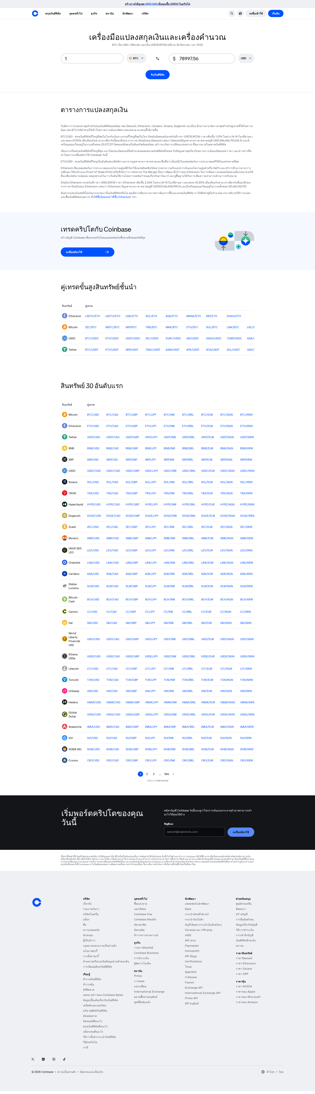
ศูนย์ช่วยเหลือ (244, 903)
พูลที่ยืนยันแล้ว (142, 1002)
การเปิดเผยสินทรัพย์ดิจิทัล (97, 966)
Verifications (193, 961)
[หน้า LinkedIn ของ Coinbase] (43, 1059)
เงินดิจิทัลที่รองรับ (246, 940)
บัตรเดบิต (139, 930)
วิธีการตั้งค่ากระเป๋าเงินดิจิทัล (99, 1037)
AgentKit (191, 972)
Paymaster (192, 945)
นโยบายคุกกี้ (90, 951)
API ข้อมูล (191, 956)
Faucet (189, 982)
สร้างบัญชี (242, 914)
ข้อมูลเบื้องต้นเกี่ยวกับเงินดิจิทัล (100, 1000)
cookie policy (246, 1066)
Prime (138, 975)
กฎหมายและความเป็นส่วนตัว (100, 945)
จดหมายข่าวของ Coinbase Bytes (103, 995)
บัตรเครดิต (140, 924)
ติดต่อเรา (241, 909)
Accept (285, 1082)
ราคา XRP (242, 974)
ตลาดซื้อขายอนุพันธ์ (145, 996)
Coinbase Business (146, 953)
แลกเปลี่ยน (140, 986)
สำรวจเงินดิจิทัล (92, 979)
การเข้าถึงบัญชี (244, 935)
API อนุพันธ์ (192, 1003)
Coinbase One (143, 914)
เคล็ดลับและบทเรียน (94, 1005)
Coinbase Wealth (145, 919)
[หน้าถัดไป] (173, 774)
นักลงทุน (88, 935)
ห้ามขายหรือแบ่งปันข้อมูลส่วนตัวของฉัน (106, 961)
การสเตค (139, 981)
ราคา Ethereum (246, 963)
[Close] (306, 1067)
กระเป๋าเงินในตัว (194, 919)
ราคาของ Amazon (247, 1002)
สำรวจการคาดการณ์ (146, 935)
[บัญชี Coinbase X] (33, 1059)
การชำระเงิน (141, 958)
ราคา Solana (244, 968)
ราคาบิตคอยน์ (244, 958)
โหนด (188, 966)
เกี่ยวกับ (87, 903)
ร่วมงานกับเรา (91, 909)
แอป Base (140, 909)
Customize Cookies (293, 1070)
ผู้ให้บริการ (89, 940)
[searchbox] (246, 58)
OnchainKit (192, 951)
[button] (75, 13)
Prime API (191, 998)
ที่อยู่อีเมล (168, 823)
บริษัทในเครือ (91, 914)
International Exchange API (202, 993)
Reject (248, 1082)
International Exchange (149, 991)
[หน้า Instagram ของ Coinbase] (53, 1059)
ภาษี (85, 1047)
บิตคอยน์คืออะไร (92, 1021)
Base (188, 909)
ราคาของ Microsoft (248, 996)
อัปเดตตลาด (90, 1016)
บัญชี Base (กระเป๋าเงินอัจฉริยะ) (203, 924)
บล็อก (86, 919)
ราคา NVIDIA (244, 986)
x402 (188, 935)
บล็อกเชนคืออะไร (93, 1031)
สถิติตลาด (88, 989)
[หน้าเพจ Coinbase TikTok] (64, 1059)
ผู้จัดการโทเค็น (142, 963)
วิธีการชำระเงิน (245, 930)
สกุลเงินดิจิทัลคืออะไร (95, 1026)
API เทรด (190, 940)
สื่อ (84, 924)
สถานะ (240, 945)
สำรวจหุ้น (88, 984)
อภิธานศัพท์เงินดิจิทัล (95, 1010)
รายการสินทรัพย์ (143, 947)
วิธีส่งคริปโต (90, 1042)
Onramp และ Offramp (198, 930)
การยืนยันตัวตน (245, 919)
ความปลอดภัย (91, 930)
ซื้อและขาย (140, 903)
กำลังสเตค (191, 977)
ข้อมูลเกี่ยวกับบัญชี (246, 924)
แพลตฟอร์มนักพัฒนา (197, 903)
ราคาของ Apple (245, 991)
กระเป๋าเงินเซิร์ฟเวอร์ (197, 914)
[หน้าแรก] (35, 13)
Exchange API (194, 987)
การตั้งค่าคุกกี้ (91, 956)
